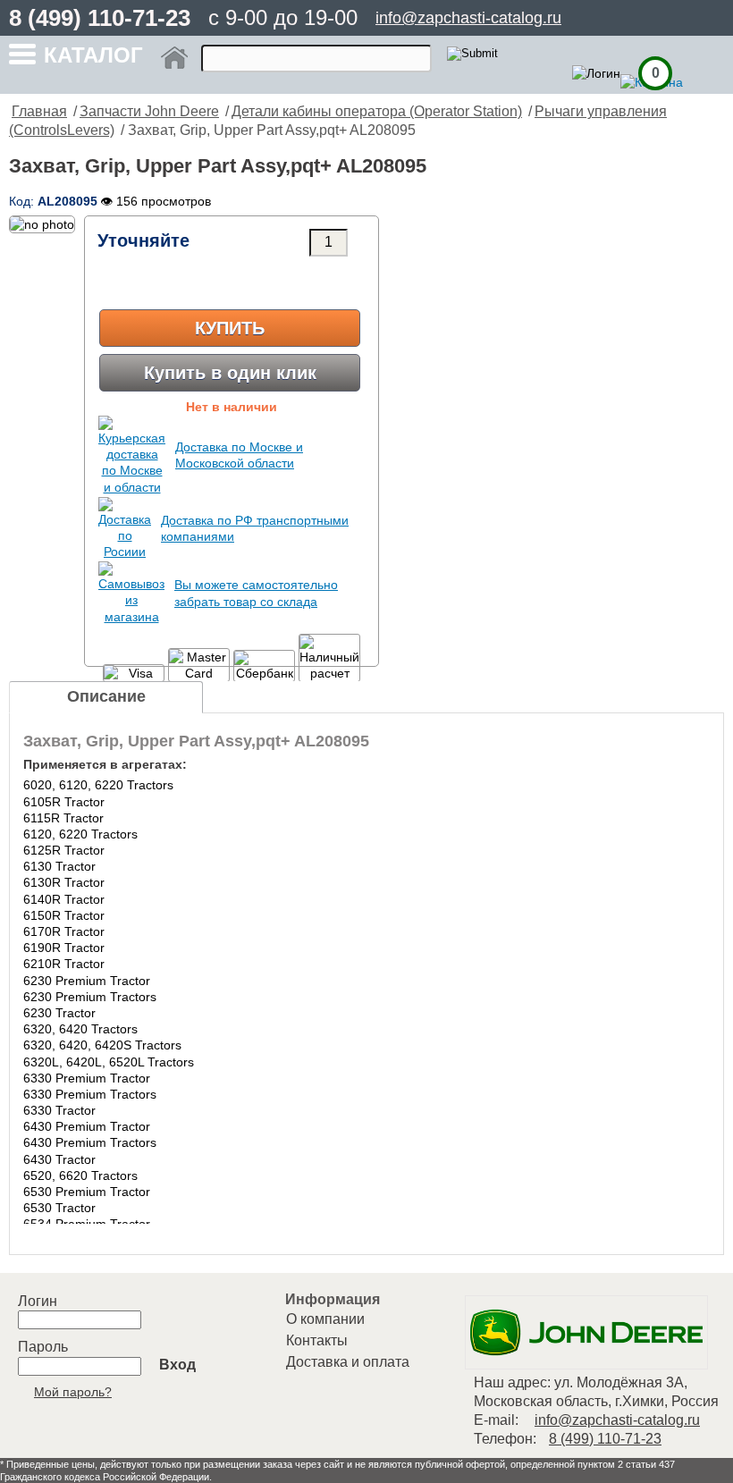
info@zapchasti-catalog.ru (468, 18)
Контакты (317, 1340)
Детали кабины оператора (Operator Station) (377, 111)
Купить (230, 328)
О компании (325, 1319)
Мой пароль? (73, 1392)
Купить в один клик (230, 373)
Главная (39, 111)
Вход (177, 1364)
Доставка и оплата (347, 1361)
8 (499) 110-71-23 (99, 17)
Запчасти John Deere (149, 111)
